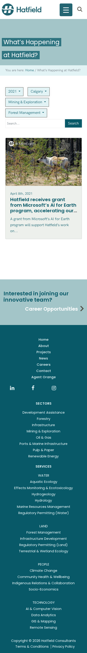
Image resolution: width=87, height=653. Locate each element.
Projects (43, 352)
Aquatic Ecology (43, 481)
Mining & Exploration (25, 102)
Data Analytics (43, 615)
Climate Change (43, 570)
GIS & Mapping (43, 621)
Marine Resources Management (43, 506)
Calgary (37, 91)
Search (73, 123)
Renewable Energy (43, 456)
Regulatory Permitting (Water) (43, 513)
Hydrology (43, 500)
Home (43, 339)
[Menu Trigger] (66, 9)
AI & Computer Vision (43, 608)
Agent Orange (43, 377)
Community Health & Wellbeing (43, 577)
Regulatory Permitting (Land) (43, 545)
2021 (13, 91)
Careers (44, 364)
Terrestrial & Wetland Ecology (43, 551)
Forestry (43, 418)
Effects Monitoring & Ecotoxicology (43, 488)
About (43, 346)
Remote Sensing (43, 627)
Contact (43, 371)
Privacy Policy (63, 646)
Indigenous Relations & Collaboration (43, 583)
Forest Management (24, 113)
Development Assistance (44, 412)
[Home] (21, 9)
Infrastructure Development (43, 538)
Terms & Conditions (32, 646)
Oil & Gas (43, 437)
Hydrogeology (43, 494)
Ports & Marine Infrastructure (43, 443)
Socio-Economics (43, 589)
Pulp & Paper (43, 450)
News (43, 358)
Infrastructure (43, 425)
